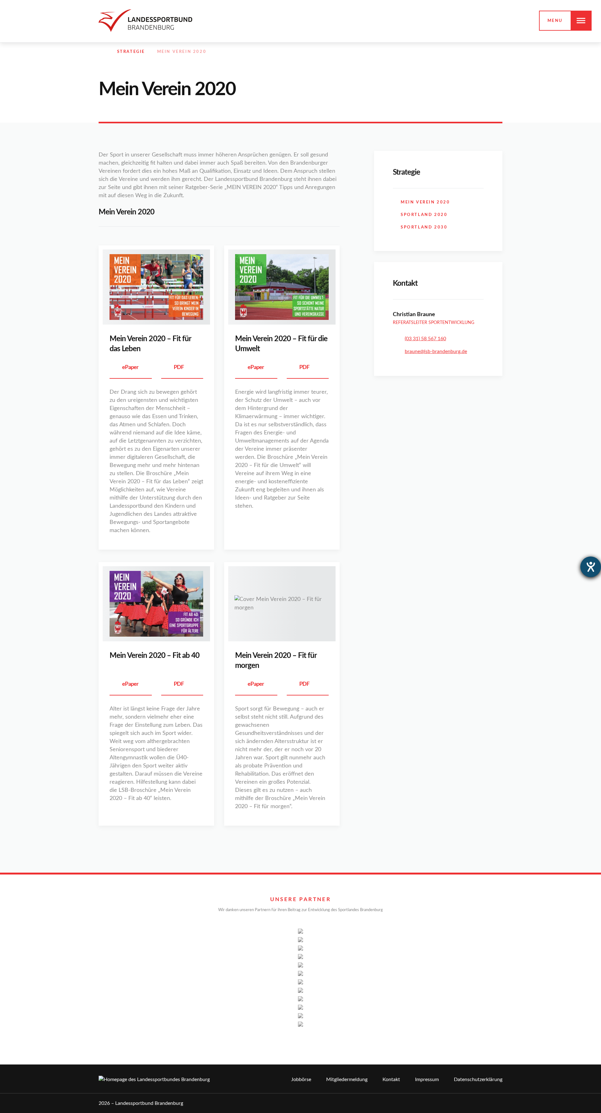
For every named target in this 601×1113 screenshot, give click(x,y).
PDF (179, 367)
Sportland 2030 (424, 227)
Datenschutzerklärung (478, 1079)
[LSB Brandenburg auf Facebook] (458, 52)
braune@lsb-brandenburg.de (436, 351)
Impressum (427, 1079)
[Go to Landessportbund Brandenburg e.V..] (102, 52)
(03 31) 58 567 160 (425, 338)
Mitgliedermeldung (346, 1079)
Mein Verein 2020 (425, 202)
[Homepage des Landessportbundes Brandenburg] (145, 20)
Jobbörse (301, 1079)
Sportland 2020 (424, 215)
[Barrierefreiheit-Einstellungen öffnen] (590, 566)
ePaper (130, 367)
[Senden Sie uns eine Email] (486, 51)
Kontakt (391, 1079)
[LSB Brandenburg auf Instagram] (472, 52)
